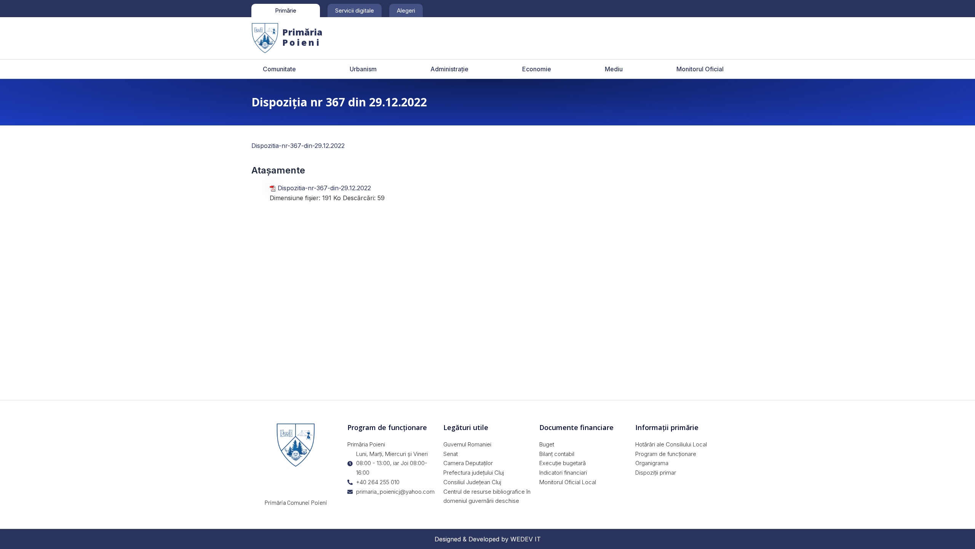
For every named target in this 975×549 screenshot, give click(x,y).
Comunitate (279, 69)
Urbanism (363, 69)
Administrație (449, 69)
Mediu (614, 69)
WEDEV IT (525, 539)
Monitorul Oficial (700, 69)
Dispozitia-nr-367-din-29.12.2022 (298, 145)
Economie (536, 69)
